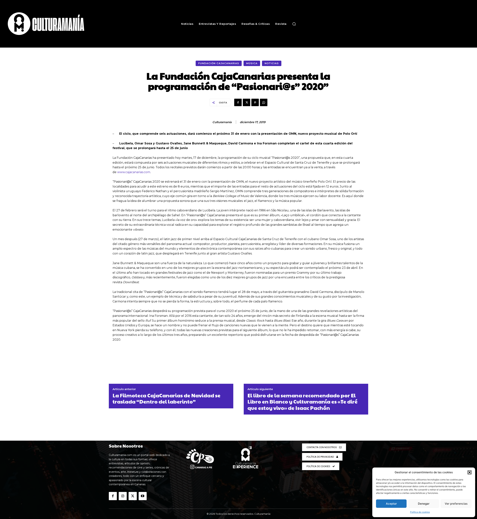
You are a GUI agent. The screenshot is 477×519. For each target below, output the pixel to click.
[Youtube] (143, 496)
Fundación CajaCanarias (218, 63)
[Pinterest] (255, 102)
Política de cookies (420, 512)
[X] (246, 102)
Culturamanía (222, 122)
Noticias (272, 63)
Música (252, 63)
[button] (469, 472)
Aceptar (391, 503)
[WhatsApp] (263, 102)
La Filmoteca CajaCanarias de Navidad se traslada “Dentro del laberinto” (166, 398)
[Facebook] (238, 102)
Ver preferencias (456, 503)
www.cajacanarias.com (133, 172)
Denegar (423, 503)
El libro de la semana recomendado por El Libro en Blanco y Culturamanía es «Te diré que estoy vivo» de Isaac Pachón (302, 401)
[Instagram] (123, 496)
